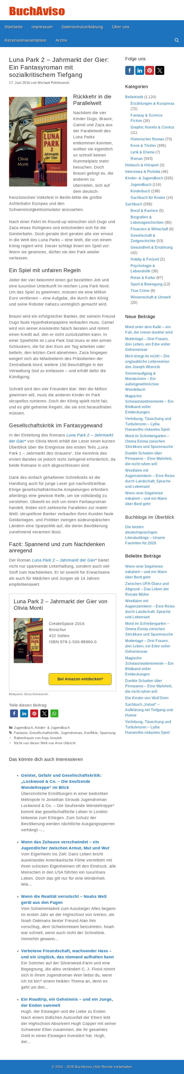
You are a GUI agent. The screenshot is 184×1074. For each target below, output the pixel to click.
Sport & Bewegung (146, 284)
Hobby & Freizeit (145, 259)
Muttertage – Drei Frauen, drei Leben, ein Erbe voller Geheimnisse (147, 344)
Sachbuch (133, 204)
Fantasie (20, 733)
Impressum (42, 27)
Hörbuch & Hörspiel (142, 165)
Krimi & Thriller (143, 146)
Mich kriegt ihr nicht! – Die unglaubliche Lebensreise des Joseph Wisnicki (147, 361)
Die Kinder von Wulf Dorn (147, 698)
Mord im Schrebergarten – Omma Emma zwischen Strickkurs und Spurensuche (149, 441)
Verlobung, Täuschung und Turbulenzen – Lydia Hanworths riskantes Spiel (148, 424)
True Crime (140, 291)
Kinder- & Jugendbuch (52, 727)
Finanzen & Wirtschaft (149, 229)
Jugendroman (71, 733)
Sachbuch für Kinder (148, 198)
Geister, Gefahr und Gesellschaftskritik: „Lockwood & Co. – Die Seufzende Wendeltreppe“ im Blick (61, 781)
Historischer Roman (147, 139)
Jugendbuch (23, 727)
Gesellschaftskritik (44, 733)
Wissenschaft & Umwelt (151, 297)
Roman (137, 159)
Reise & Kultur (143, 278)
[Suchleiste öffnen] (177, 40)
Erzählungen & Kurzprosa (152, 103)
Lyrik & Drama (143, 152)
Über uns (120, 27)
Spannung (108, 733)
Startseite (13, 27)
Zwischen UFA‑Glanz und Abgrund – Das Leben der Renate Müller (147, 589)
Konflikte (91, 733)
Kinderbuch (140, 191)
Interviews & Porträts (142, 172)
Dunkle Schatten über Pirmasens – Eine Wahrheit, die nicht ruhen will (148, 458)
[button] (14, 713)
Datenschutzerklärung (82, 27)
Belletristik (134, 97)
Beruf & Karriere (144, 211)
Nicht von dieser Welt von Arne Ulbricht (45, 743)
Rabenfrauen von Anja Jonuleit (38, 738)
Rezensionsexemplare (25, 40)
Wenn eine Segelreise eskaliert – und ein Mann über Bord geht (146, 498)
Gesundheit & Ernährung (152, 247)
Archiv (62, 40)
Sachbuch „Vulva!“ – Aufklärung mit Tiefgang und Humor (149, 710)
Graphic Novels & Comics (152, 127)
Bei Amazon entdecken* (80, 679)
